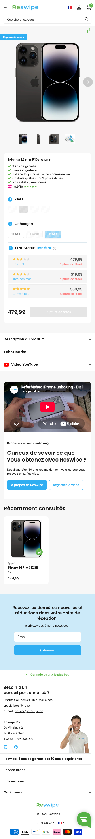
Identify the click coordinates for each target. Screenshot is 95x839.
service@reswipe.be (29, 711)
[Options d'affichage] (39, 551)
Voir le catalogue (6, 7)
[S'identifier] (79, 7)
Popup (54, 248)
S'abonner (47, 650)
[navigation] (23, 139)
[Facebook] (16, 747)
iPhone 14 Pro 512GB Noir (22, 569)
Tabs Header (15, 351)
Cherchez (86, 19)
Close (47, 759)
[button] (87, 31)
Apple (11, 563)
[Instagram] (5, 747)
